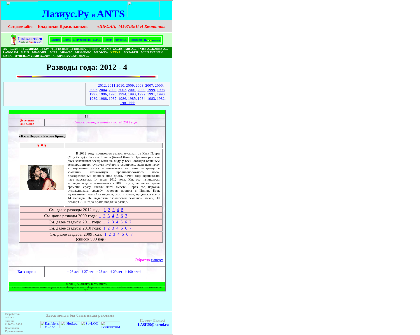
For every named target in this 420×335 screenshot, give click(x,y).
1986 (122, 98)
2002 (122, 90)
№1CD (97, 39)
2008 (140, 85)
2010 (120, 85)
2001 (132, 90)
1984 (141, 98)
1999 (151, 90)
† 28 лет (102, 272)
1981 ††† (127, 103)
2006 (159, 85)
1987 (113, 98)
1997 (93, 94)
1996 (103, 94)
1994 (122, 94)
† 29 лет (116, 272)
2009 (130, 85)
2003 (113, 90)
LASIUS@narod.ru (153, 325)
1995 (113, 94)
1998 (161, 90)
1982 (161, 98)
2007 (149, 85)
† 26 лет (73, 272)
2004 (103, 90)
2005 (93, 90)
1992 (141, 94)
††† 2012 (98, 85)
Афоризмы (120, 39)
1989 (93, 98)
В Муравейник (82, 39)
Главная (55, 39)
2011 (112, 85)
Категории (27, 272)
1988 (103, 98)
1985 (132, 98)
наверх (157, 260)
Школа (67, 39)
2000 (141, 90)
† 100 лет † (133, 272)
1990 (161, 94)
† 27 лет (87, 272)
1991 (151, 94)
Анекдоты (136, 39)
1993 (132, 94)
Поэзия (107, 39)
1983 (151, 98)
